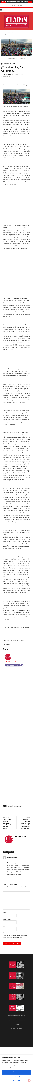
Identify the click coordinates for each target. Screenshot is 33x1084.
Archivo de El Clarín (16, 1032)
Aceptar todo (16, 1072)
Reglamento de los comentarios (16, 1023)
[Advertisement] (16, 207)
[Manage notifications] (29, 1080)
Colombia (10, 809)
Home (2, 36)
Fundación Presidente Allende (16, 1019)
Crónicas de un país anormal (8, 67)
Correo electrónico (7, 922)
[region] (16, 1069)
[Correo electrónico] (22, 669)
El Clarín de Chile (7, 78)
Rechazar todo (16, 1080)
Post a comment (6, 79)
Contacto (16, 1028)
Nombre (5, 916)
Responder (9, 880)
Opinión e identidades (13, 36)
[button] (29, 2)
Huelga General (17, 809)
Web (4, 929)
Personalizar (16, 1076)
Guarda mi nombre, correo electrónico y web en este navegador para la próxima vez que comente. (15, 940)
